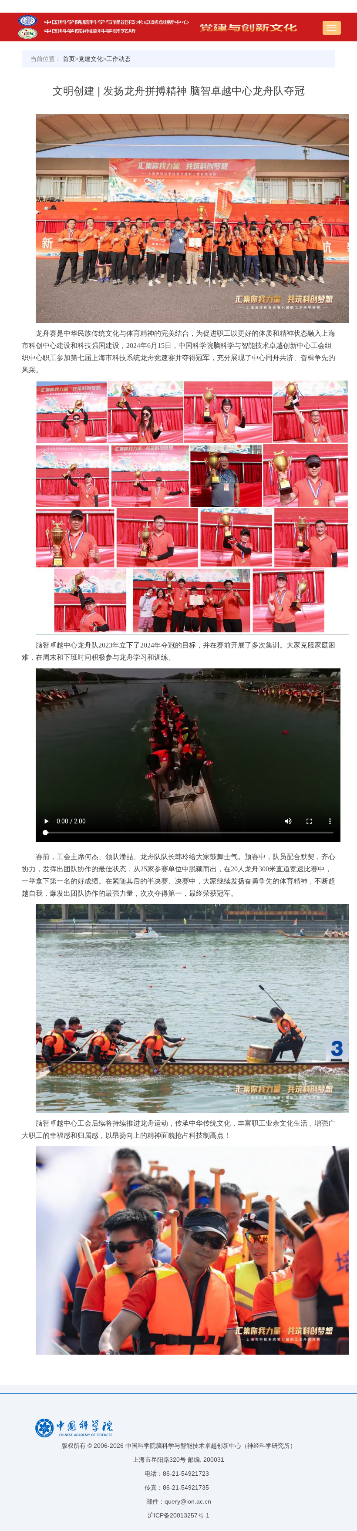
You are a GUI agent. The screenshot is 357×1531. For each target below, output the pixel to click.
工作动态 (118, 58)
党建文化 (90, 58)
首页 (69, 58)
